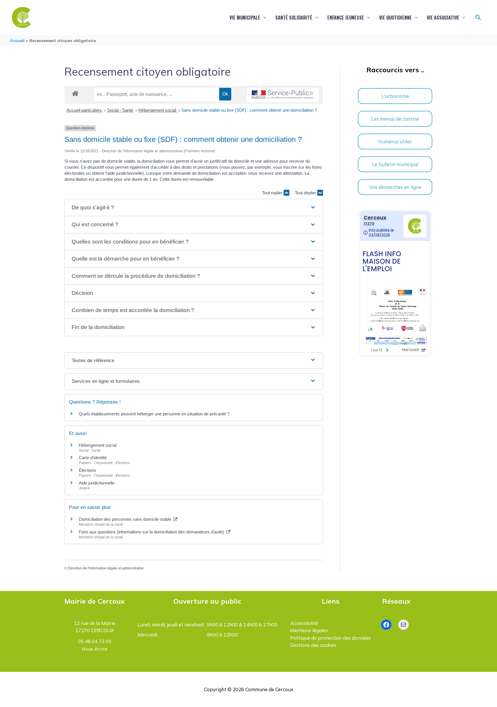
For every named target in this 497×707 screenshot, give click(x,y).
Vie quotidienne (395, 17)
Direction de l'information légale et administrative (106, 568)
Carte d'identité (93, 457)
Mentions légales (309, 630)
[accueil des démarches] (75, 92)
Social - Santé (120, 110)
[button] (478, 17)
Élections (87, 470)
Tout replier (273, 192)
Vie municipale (245, 17)
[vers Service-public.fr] (283, 95)
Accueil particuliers (84, 110)
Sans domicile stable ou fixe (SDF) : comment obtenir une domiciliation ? (249, 110)
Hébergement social (157, 110)
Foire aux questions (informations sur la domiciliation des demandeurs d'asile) (152, 531)
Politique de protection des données (330, 638)
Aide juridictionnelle (96, 482)
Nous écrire (94, 649)
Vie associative (443, 17)
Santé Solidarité (293, 17)
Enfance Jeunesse (345, 17)
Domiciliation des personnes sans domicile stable (125, 519)
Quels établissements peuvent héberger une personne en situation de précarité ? (154, 413)
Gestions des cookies (313, 645)
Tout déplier (306, 192)
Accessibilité (304, 623)
